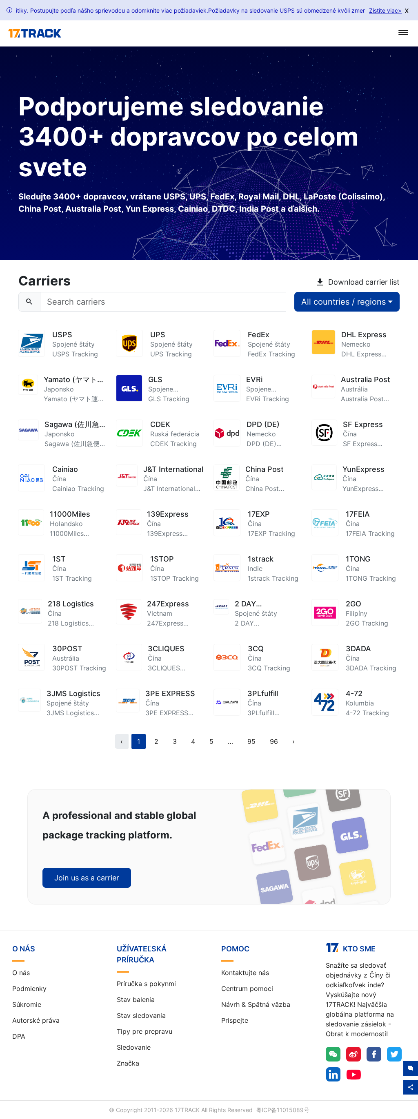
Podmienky (29, 988)
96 (274, 741)
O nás (21, 973)
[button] (230, 741)
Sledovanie (134, 1047)
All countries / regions (343, 302)
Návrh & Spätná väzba (255, 1004)
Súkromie (26, 1004)
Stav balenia (136, 999)
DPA (18, 1036)
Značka (128, 1063)
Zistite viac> (385, 10)
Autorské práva (36, 1020)
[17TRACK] (34, 33)
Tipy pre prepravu (144, 1031)
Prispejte (234, 1020)
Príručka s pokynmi (146, 984)
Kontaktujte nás (245, 973)
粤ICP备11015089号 (282, 1109)
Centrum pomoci (247, 988)
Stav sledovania (141, 1015)
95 (251, 741)
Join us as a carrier (86, 878)
